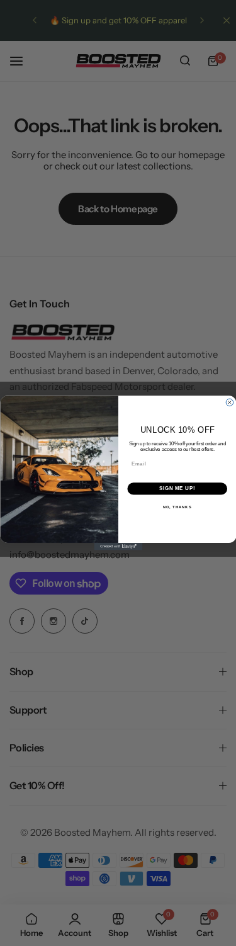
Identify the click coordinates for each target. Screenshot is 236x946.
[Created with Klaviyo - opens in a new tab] (118, 546)
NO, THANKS (176, 507)
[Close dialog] (229, 402)
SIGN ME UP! (177, 488)
